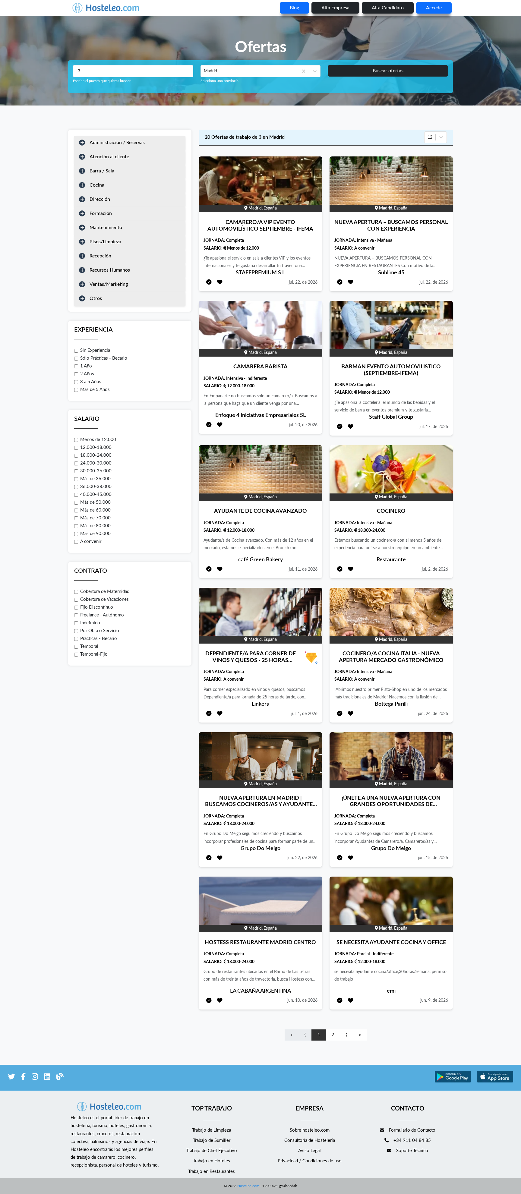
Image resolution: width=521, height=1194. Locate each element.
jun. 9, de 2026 (434, 1000)
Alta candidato (388, 7)
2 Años (87, 374)
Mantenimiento (106, 227)
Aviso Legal (309, 1150)
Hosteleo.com (248, 1186)
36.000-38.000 (96, 486)
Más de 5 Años (95, 389)
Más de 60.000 (95, 510)
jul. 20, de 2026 (303, 425)
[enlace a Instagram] (35, 1078)
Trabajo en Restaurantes (211, 1171)
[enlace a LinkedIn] (47, 1078)
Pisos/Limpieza (105, 241)
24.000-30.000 (96, 463)
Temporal (89, 646)
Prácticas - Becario (98, 638)
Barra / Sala (102, 171)
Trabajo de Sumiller (211, 1140)
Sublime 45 (391, 273)
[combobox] (204, 71)
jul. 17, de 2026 (433, 427)
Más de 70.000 (95, 518)
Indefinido (90, 623)
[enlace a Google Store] (453, 1081)
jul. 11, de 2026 (303, 569)
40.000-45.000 (96, 494)
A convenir (90, 541)
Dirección (100, 199)
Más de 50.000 (95, 502)
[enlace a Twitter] (11, 1078)
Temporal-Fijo (94, 654)
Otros (96, 298)
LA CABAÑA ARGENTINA (260, 991)
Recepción (100, 256)
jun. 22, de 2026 (302, 858)
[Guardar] (219, 282)
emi (391, 991)
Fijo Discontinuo (96, 607)
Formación (101, 213)
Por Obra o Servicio (99, 631)
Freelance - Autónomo (102, 615)
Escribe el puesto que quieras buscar (102, 81)
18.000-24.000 (96, 455)
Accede (434, 7)
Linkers (260, 704)
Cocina (97, 185)
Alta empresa (335, 7)
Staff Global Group (391, 417)
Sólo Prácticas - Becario (103, 358)
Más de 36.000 (95, 479)
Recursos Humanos (110, 270)
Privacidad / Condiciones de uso (310, 1161)
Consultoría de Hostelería (309, 1140)
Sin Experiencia (95, 350)
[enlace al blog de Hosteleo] (60, 1078)
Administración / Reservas (117, 142)
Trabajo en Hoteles (211, 1161)
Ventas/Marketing (109, 284)
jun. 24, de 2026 (433, 714)
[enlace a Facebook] (23, 1078)
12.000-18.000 (96, 447)
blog (294, 7)
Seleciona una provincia (219, 81)
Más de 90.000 (95, 533)
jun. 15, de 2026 (433, 858)
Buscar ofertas (388, 70)
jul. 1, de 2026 (304, 714)
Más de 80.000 (95, 526)
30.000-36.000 (96, 471)
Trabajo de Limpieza (211, 1130)
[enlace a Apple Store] (495, 1081)
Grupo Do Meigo (260, 848)
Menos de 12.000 (98, 439)
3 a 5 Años (90, 382)
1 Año (86, 366)
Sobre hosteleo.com (310, 1130)
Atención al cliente (109, 156)
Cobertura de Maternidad (104, 591)
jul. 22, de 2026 (303, 282)
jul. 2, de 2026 (435, 569)
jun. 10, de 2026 (302, 1000)
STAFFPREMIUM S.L (260, 273)
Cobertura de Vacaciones (104, 599)
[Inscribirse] (209, 282)
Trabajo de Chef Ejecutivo (211, 1150)
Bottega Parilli (391, 704)
